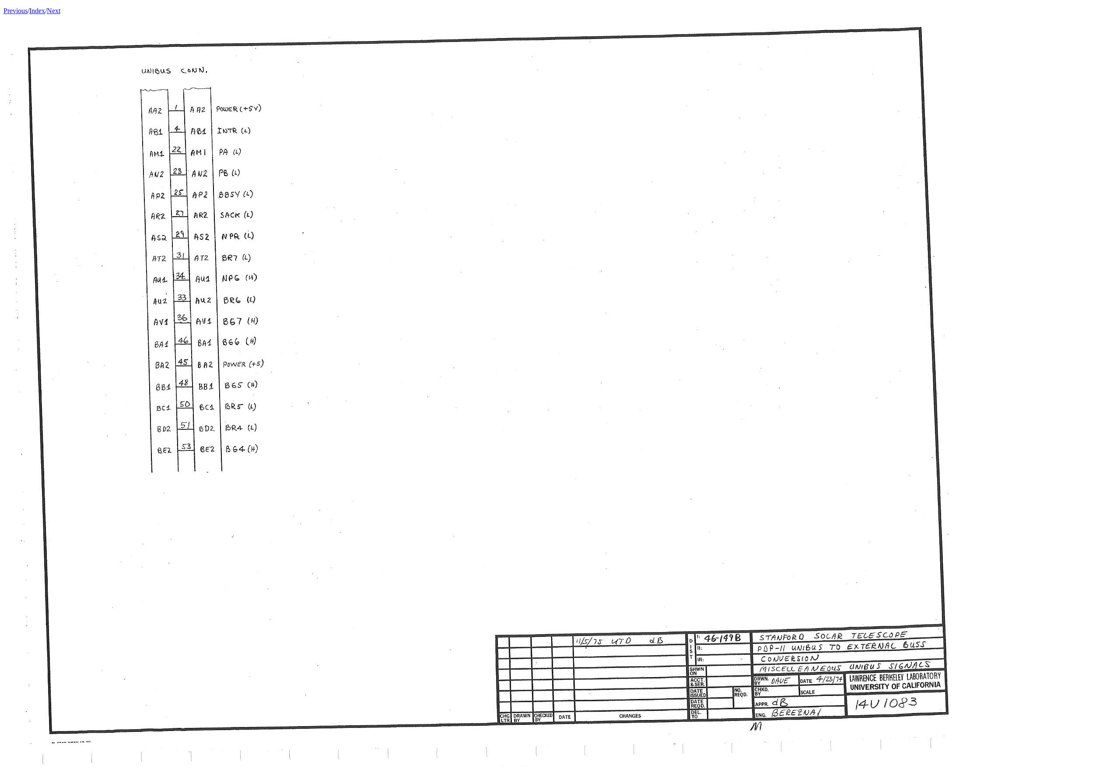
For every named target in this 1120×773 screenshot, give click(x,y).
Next (53, 10)
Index (37, 10)
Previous (16, 10)
